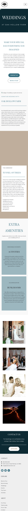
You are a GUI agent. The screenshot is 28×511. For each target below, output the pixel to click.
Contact (3, 510)
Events (2, 488)
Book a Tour (4, 481)
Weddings (3, 485)
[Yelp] (9, 470)
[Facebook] (2, 470)
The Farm (3, 490)
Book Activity (4, 483)
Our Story (3, 503)
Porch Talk (4, 507)
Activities (3, 492)
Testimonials (4, 505)
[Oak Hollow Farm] (4, 4)
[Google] (5, 470)
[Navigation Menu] (25, 4)
